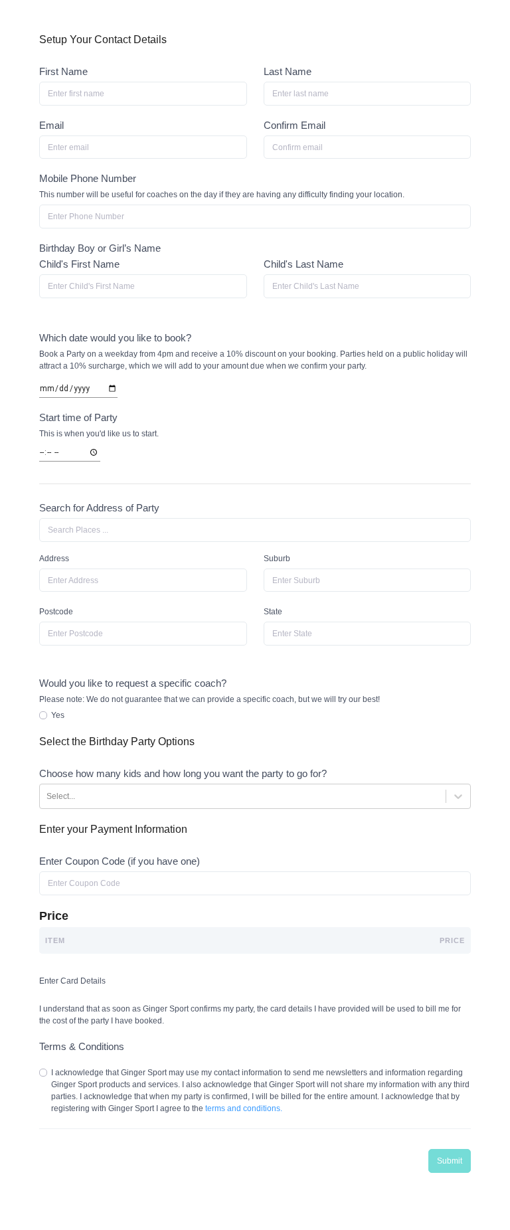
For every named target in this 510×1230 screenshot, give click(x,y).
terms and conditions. (243, 1108)
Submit (449, 1161)
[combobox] (255, 530)
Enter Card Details (72, 981)
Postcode (56, 611)
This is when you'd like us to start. (99, 433)
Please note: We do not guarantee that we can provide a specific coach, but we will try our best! (209, 699)
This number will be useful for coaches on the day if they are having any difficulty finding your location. (221, 194)
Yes (57, 715)
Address (54, 558)
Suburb (277, 558)
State (273, 611)
